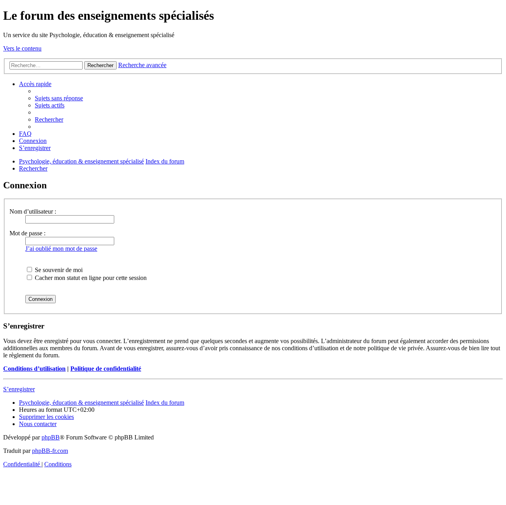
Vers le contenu (22, 48)
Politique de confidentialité (105, 368)
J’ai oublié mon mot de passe (61, 248)
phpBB (51, 437)
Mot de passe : (27, 233)
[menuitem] (59, 98)
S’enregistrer (19, 389)
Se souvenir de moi (58, 270)
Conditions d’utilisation (34, 368)
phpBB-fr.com (50, 450)
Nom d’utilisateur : (32, 211)
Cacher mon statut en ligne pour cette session (90, 277)
